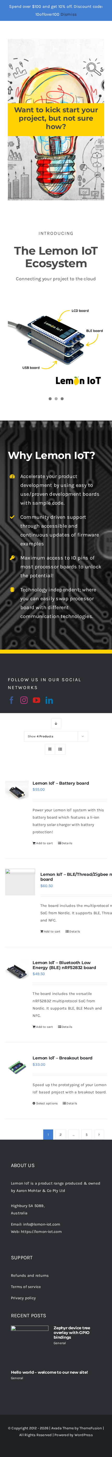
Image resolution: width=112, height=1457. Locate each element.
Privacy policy (23, 1298)
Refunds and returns (30, 1275)
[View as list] (60, 749)
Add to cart (44, 843)
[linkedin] (49, 700)
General (60, 1343)
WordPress (83, 1435)
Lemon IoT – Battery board (61, 783)
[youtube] (36, 700)
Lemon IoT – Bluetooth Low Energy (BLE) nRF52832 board (64, 965)
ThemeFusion (90, 1428)
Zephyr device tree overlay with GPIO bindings (72, 1332)
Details (67, 843)
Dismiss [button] (69, 14)
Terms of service (26, 1286)
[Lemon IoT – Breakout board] (17, 1067)
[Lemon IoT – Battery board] (17, 792)
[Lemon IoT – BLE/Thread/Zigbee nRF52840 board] (20, 883)
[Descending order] (56, 723)
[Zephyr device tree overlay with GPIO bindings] (29, 1344)
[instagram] (24, 700)
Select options (47, 1103)
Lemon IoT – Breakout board (62, 1058)
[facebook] (11, 700)
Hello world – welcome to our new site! (49, 1372)
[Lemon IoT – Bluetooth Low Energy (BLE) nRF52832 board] (17, 972)
